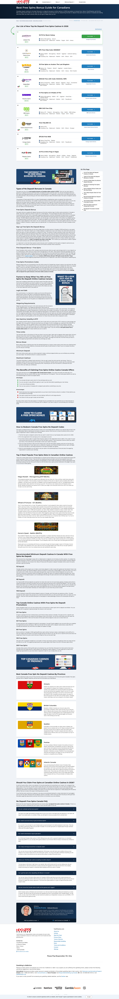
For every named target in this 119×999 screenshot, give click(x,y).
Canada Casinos (46, 2)
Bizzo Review (91, 69)
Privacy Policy (57, 937)
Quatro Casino (29, 256)
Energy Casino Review (91, 141)
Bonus (57, 2)
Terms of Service (58, 939)
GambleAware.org (21, 974)
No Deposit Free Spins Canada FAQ (91, 209)
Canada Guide (82, 2)
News (55, 943)
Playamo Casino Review (91, 156)
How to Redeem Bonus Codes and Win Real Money (92, 189)
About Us (56, 931)
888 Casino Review (91, 112)
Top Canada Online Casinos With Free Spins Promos (92, 201)
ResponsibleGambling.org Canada (68, 972)
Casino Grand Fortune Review (91, 127)
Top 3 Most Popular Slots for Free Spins (92, 193)
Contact (56, 947)
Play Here (90, 36)
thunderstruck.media (23, 951)
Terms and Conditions (60, 945)
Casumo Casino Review (91, 98)
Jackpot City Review (91, 39)
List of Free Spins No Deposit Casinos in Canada (91, 173)
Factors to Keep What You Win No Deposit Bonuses (92, 181)
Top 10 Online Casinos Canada (26, 20)
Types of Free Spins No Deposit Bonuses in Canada (92, 177)
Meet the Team (58, 935)
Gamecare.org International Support (92, 971)
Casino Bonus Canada (37, 20)
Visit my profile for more (30, 920)
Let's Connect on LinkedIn (61, 920)
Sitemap (56, 949)
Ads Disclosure (98, 29)
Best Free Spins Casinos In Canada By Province (90, 205)
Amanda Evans (77, 20)
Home (17, 20)
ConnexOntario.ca (42, 972)
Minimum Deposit (69, 2)
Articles (56, 933)
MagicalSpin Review (91, 83)
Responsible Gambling (60, 941)
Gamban (63, 976)
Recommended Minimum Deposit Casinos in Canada (92, 197)
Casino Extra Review (91, 55)
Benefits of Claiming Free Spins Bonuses (92, 185)
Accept (89, 996)
